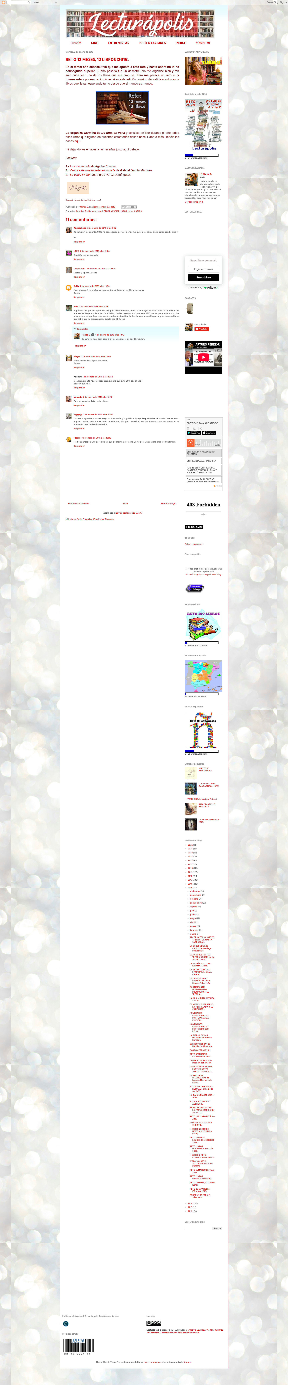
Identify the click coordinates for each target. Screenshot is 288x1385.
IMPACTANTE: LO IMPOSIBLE (206, 805)
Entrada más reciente (78, 503)
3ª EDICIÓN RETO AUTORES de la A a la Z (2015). (201, 1163)
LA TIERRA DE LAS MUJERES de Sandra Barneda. (201, 1037)
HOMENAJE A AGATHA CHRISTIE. (201, 1123)
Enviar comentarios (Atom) (129, 513)
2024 (190, 852)
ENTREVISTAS (118, 43)
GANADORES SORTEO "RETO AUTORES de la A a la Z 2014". (202, 957)
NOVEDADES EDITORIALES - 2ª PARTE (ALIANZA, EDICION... (199, 1016)
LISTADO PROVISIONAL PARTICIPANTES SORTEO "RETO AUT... (201, 1069)
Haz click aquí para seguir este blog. (204, 574)
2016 (190, 884)
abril (192, 922)
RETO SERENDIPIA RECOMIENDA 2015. (200, 1055)
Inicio (125, 503)
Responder (79, 241)
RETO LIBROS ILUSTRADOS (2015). (200, 1177)
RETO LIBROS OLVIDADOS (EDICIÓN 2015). (201, 1148)
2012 (190, 1211)
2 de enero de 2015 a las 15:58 (98, 376)
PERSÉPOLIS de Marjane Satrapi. (201, 799)
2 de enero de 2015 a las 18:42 (97, 397)
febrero (194, 930)
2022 (190, 860)
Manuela (78, 397)
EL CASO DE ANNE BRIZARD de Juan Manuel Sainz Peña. (200, 980)
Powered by (195, 287)
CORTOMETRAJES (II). (200, 1050)
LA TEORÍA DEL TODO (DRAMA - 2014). (200, 964)
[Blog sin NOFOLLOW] (194, 592)
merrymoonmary (153, 1362)
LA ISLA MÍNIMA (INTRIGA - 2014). (202, 999)
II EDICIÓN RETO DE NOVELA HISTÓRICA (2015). (201, 1131)
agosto (194, 906)
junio (193, 914)
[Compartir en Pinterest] (135, 207)
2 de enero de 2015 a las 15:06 (96, 356)
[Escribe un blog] (126, 207)
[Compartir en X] (129, 207)
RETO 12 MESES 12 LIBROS (114, 211)
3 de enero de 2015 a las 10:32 (96, 438)
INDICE (181, 43)
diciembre (195, 891)
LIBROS (75, 43)
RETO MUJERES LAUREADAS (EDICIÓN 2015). (202, 1140)
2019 (190, 872)
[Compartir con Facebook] (132, 207)
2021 (190, 864)
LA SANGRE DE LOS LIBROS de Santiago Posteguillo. (201, 948)
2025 (190, 848)
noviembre (196, 895)
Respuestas (82, 329)
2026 (190, 845)
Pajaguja (78, 414)
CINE (94, 43)
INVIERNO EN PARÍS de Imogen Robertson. (201, 1061)
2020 (190, 868)
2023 (190, 856)
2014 (190, 1203)
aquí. (77, 141)
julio (192, 910)
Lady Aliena (80, 268)
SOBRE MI (203, 43)
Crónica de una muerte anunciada (92, 170)
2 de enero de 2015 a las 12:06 (95, 251)
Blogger (188, 1362)
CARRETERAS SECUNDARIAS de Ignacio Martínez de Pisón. (201, 1079)
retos (130, 211)
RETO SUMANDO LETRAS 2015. (202, 1171)
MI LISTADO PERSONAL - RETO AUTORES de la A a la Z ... (202, 1088)
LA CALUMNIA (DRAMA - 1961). (202, 1096)
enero (193, 934)
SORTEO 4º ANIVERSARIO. (205, 769)
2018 (190, 876)
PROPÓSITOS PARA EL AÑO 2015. (200, 1196)
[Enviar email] (190, 308)
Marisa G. (86, 335)
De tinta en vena (93, 211)
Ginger (77, 356)
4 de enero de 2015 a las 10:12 (109, 335)
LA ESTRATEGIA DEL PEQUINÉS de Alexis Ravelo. (201, 972)
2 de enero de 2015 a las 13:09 (101, 268)
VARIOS (138, 211)
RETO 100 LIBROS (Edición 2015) (202, 1117)
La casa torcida (80, 166)
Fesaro (77, 438)
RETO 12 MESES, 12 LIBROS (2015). (202, 1183)
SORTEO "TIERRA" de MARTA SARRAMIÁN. (201, 1045)
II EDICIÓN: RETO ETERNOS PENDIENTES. (202, 1156)
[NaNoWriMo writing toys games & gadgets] (203, 155)
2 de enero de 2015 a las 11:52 (101, 228)
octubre (194, 899)
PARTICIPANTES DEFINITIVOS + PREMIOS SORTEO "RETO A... (199, 990)
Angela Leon (80, 228)
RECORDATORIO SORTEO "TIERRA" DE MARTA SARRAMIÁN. (202, 939)
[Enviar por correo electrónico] (123, 207)
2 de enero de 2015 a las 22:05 (98, 414)
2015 (190, 887)
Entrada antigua (168, 503)
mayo (193, 918)
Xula (76, 306)
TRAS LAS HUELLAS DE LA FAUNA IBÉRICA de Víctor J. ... (202, 1110)
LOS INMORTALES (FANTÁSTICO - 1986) (208, 784)
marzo (193, 926)
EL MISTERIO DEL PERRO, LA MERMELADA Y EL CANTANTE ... (202, 1006)
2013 (190, 1207)
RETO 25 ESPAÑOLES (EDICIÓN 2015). (200, 1190)
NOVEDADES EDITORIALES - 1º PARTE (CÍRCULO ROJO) (199, 1028)
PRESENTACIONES (152, 43)
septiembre (196, 903)
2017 (190, 880)
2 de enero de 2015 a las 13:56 (95, 286)
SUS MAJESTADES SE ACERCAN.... (200, 1102)
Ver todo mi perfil (194, 202)
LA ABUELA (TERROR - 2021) (209, 820)
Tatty (76, 286)
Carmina (80, 211)
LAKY (76, 251)
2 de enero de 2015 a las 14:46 (93, 306)
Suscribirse (203, 277)
